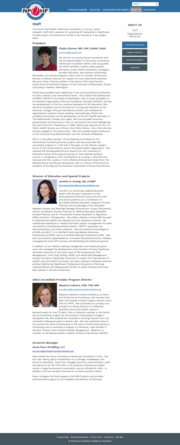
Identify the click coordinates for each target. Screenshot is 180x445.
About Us (136, 10)
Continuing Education (134, 45)
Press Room (149, 10)
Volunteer (134, 67)
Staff (135, 30)
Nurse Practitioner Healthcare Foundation (35, 10)
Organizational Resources (134, 35)
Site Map (119, 437)
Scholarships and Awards (116, 10)
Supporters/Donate (134, 60)
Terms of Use (96, 437)
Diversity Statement (79, 437)
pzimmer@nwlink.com (70, 52)
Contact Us (109, 437)
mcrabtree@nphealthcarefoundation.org (80, 289)
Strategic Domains (77, 10)
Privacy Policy (63, 437)
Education (95, 10)
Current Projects (135, 52)
